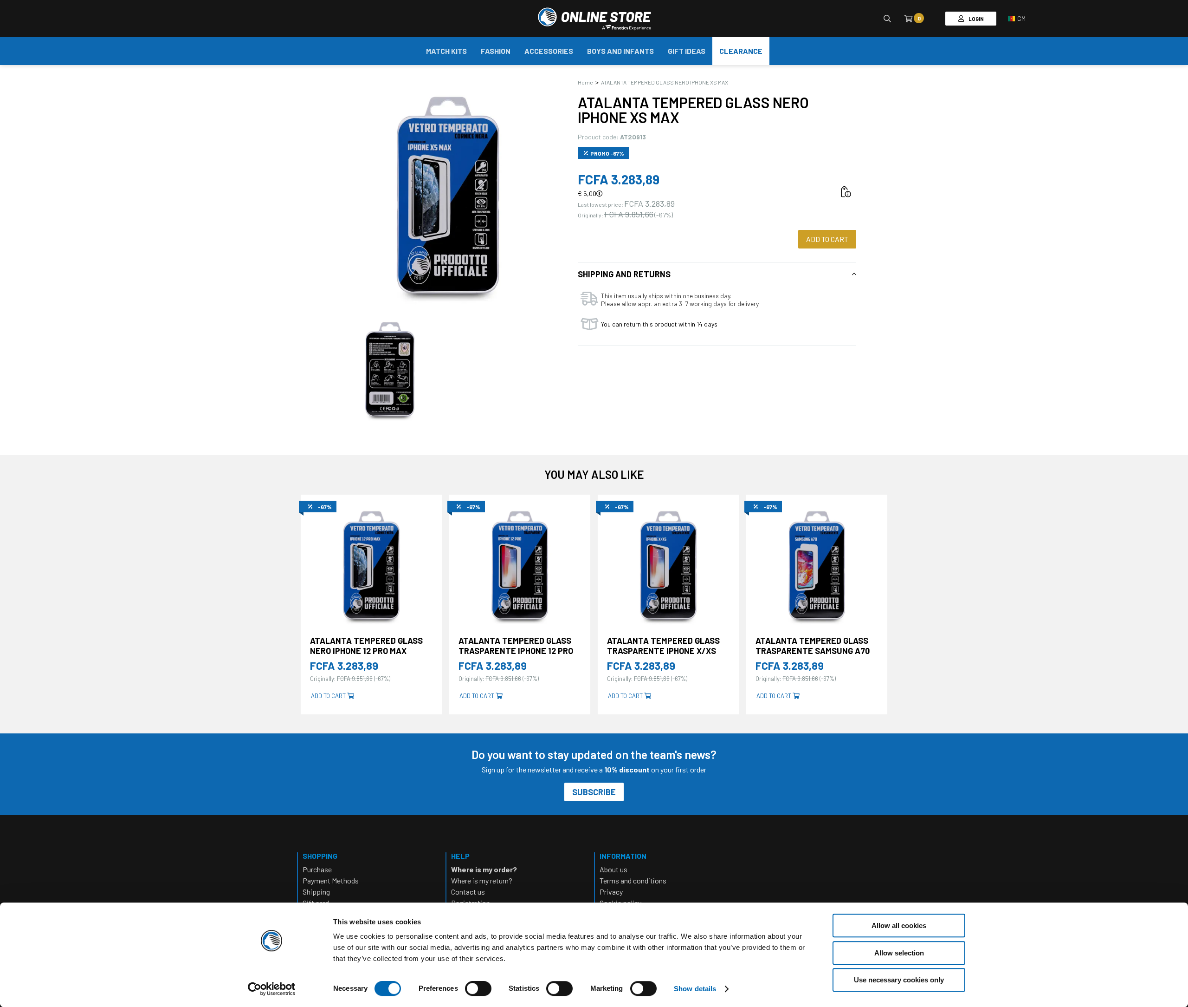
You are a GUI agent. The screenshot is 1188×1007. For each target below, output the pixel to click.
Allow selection (899, 953)
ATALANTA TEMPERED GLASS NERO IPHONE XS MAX (664, 82)
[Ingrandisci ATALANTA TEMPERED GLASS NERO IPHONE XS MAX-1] (389, 369)
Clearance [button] (740, 50)
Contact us (468, 891)
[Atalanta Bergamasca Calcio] (594, 18)
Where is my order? (484, 869)
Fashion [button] (495, 50)
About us (613, 869)
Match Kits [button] (446, 50)
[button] (1017, 18)
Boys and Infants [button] (620, 50)
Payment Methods (331, 880)
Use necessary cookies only (899, 980)
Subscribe (594, 792)
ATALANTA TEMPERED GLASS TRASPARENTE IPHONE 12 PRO (515, 646)
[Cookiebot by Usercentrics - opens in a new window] (271, 989)
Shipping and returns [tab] (624, 274)
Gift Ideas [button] (686, 50)
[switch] (478, 997)
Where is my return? (481, 880)
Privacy (611, 891)
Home (585, 82)
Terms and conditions (633, 880)
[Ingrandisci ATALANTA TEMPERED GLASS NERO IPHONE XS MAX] (447, 195)
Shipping (316, 891)
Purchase (317, 869)
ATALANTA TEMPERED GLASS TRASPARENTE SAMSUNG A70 (812, 646)
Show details (695, 989)
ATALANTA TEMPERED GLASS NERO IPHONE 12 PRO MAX (366, 646)
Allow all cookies (899, 925)
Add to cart (827, 239)
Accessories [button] (548, 50)
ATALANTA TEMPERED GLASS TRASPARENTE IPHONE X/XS (663, 646)
